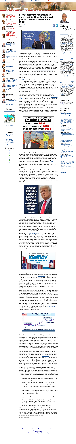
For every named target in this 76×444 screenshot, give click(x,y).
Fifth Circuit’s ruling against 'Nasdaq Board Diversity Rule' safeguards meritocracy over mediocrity (66, 128)
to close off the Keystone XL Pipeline (44, 70)
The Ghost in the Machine (9, 61)
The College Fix (63, 86)
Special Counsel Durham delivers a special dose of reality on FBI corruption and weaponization (67, 168)
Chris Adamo (9, 135)
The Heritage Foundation (65, 70)
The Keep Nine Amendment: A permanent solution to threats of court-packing (67, 134)
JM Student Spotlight (68, 64)
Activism (32, 10)
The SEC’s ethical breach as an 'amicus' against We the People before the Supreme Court (67, 162)
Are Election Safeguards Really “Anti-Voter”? (11, 86)
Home (7, 10)
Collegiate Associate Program (66, 43)
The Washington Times (68, 85)
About (37, 10)
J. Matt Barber (9, 141)
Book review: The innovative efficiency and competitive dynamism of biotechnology (66, 139)
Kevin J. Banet (9, 140)
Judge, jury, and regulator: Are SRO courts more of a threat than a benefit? (66, 151)
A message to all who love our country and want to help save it (10, 16)
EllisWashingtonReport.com (66, 75)
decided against (51, 306)
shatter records (45, 356)
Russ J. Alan (9, 137)
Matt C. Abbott (9, 134)
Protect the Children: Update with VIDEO (10, 28)
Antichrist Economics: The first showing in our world (11, 91)
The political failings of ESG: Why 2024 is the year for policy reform (67, 156)
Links (18, 10)
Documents (25, 10)
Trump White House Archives (32, 233)
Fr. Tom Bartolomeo (9, 142)
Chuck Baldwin (9, 139)
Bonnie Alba (9, 138)
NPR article (24, 79)
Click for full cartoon (10, 125)
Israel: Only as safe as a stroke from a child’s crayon (11, 51)
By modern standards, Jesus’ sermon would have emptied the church (11, 45)
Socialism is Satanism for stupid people (11, 71)
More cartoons (9, 128)
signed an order (41, 276)
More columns (9, 104)
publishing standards (43, 432)
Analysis (13, 10)
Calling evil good (9, 66)
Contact (43, 10)
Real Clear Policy (70, 86)
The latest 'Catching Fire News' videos (11, 57)
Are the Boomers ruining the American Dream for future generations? (11, 80)
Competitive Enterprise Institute (65, 33)
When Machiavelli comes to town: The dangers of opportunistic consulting (66, 114)
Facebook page (63, 92)
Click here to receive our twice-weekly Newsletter (59, 0)
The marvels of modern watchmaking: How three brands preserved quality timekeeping (67, 145)
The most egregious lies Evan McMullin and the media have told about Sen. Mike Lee (11, 22)
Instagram (62, 94)
